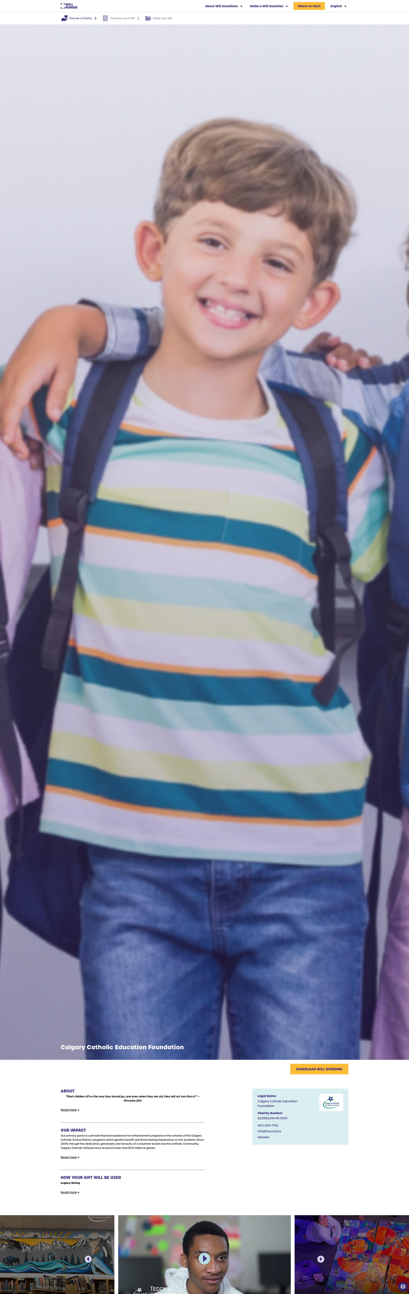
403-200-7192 (268, 1125)
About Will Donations (222, 6)
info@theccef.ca (269, 1131)
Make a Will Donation (267, 6)
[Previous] (88, 1259)
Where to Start (309, 6)
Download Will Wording (319, 1069)
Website (263, 1137)
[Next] (320, 1259)
